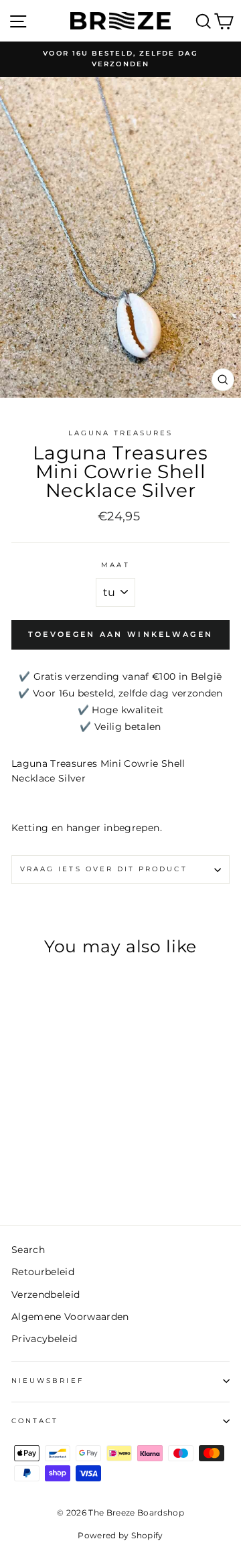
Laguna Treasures (120, 433)
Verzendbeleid (45, 1294)
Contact (34, 1420)
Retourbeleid (42, 1271)
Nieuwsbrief (47, 1380)
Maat (115, 565)
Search (28, 1249)
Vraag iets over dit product (103, 869)
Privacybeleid (44, 1338)
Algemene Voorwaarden (70, 1316)
